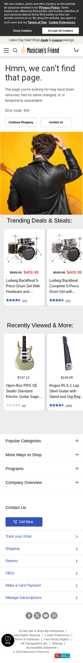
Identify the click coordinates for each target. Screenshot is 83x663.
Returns (12, 561)
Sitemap (57, 643)
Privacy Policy (49, 7)
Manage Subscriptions (24, 597)
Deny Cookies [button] (22, 30)
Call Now (26, 522)
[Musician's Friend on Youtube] (46, 615)
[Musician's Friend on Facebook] (29, 615)
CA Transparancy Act (34, 643)
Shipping (13, 548)
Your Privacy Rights (56, 639)
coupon (57, 40)
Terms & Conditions (27, 639)
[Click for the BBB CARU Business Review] (62, 656)
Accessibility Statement (41, 647)
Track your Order (19, 536)
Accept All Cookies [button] (60, 30)
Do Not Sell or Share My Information (41, 631)
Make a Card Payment (23, 585)
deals (44, 40)
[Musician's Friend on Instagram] (54, 615)
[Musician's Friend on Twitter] (37, 615)
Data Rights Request (27, 635)
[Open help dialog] (7, 640)
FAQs (10, 573)
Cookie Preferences (62, 22)
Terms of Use (37, 22)
